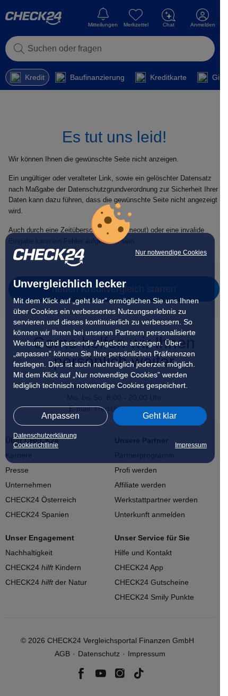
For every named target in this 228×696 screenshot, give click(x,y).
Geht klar (160, 415)
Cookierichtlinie (35, 445)
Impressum (191, 445)
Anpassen (60, 415)
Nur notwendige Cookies (171, 252)
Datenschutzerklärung (45, 435)
